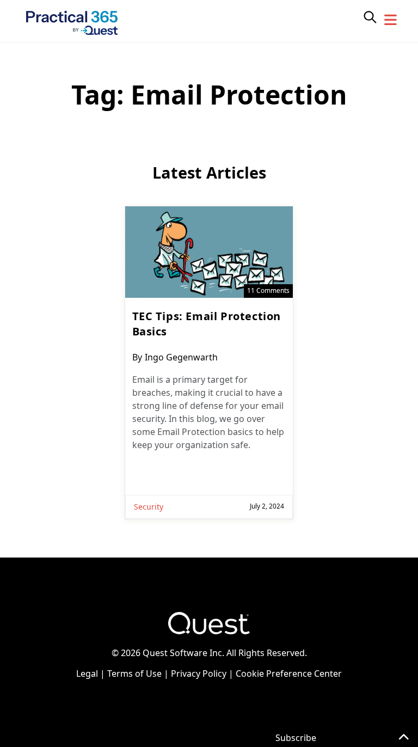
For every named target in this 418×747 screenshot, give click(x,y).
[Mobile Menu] (390, 20)
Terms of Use (134, 673)
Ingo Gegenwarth (181, 357)
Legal (87, 673)
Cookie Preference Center (289, 673)
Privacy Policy (198, 673)
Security (148, 506)
